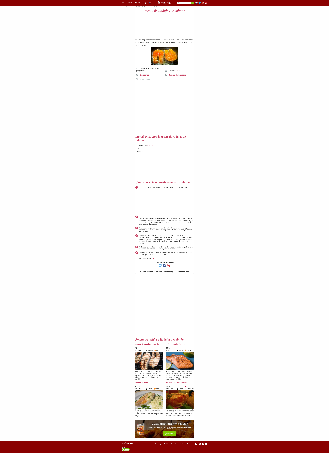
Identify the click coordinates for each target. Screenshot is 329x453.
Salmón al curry (141, 383)
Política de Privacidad (171, 444)
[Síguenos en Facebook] (196, 3)
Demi (154, 258)
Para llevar (148, 79)
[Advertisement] (164, 25)
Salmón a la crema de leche (176, 383)
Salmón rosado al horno (175, 344)
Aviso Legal (159, 444)
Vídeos (137, 3)
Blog (144, 3)
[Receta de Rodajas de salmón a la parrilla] (149, 369)
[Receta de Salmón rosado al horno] (180, 369)
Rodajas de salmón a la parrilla (147, 344)
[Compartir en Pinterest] (168, 266)
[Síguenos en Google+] (203, 3)
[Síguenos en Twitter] (200, 3)
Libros (130, 3)
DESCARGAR (170, 434)
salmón (150, 145)
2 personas (144, 75)
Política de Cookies (186, 444)
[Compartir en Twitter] (160, 266)
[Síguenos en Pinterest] (206, 3)
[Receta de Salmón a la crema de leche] (180, 408)
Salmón (142, 79)
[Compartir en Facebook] (164, 266)
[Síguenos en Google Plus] (203, 443)
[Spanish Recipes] (150, 3)
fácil (178, 70)
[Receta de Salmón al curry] (149, 408)
